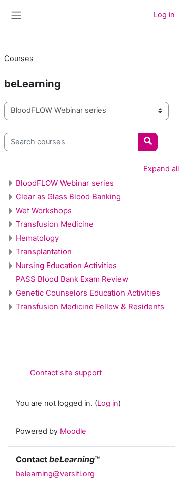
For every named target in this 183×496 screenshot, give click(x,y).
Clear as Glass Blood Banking (68, 196)
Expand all (161, 168)
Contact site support (66, 372)
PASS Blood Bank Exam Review (72, 279)
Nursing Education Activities (66, 265)
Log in (164, 14)
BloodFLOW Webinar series (65, 183)
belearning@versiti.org (55, 473)
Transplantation (44, 251)
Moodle (73, 431)
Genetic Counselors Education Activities (88, 293)
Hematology (37, 238)
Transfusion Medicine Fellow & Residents (90, 306)
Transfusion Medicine (55, 224)
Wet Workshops (44, 210)
